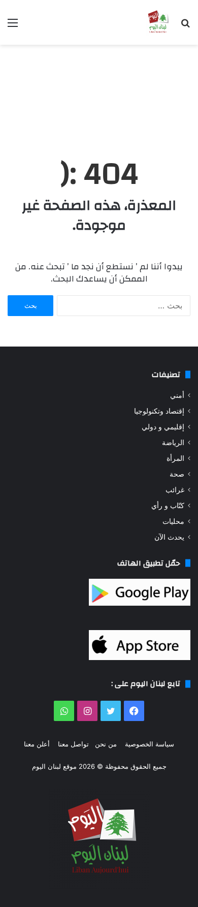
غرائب (175, 490)
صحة (177, 474)
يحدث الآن (169, 537)
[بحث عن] (185, 26)
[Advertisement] (99, 91)
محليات (173, 521)
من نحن (106, 744)
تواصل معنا (73, 744)
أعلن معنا (37, 744)
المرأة (175, 458)
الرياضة (173, 443)
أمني (177, 395)
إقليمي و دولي (163, 427)
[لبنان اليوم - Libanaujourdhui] (157, 22)
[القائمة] (13, 26)
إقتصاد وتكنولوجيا (159, 411)
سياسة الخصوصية (149, 744)
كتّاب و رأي (167, 506)
